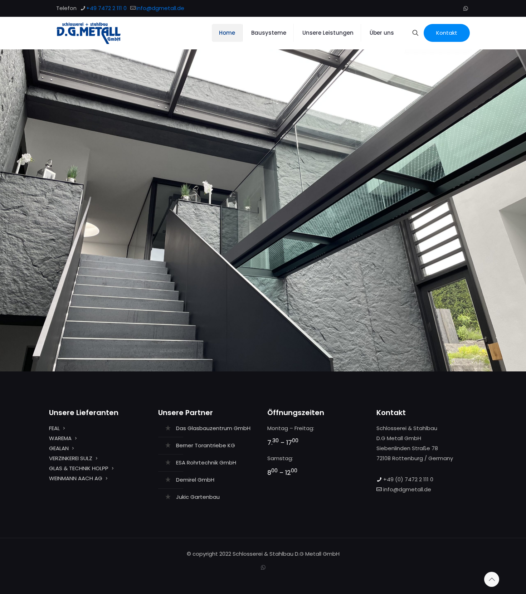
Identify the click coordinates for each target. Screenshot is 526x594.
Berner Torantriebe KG (205, 445)
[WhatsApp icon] (465, 8)
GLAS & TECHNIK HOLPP (78, 468)
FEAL (54, 428)
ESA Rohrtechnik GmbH (206, 462)
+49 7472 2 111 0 (106, 8)
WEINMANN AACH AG (75, 478)
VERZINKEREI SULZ (70, 458)
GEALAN (59, 448)
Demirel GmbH (195, 479)
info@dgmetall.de (160, 8)
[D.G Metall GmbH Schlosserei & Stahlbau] (88, 33)
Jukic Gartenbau (198, 497)
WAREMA (60, 438)
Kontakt (446, 32)
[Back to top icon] (491, 579)
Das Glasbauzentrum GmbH (213, 428)
